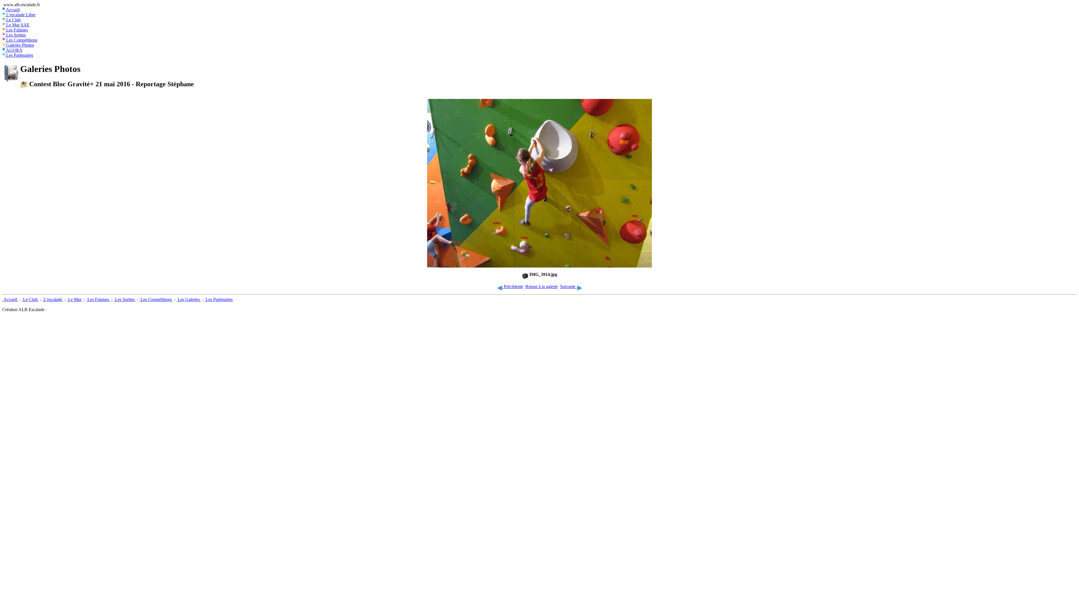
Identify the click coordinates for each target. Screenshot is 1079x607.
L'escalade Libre (20, 14)
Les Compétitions (21, 40)
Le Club (13, 19)
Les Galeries (188, 299)
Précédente (513, 286)
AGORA (13, 50)
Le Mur (75, 299)
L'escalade (52, 299)
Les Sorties (15, 35)
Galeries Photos (19, 45)
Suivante (568, 286)
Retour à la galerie (541, 286)
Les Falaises (16, 30)
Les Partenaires (19, 55)
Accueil (12, 9)
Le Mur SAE (17, 24)
